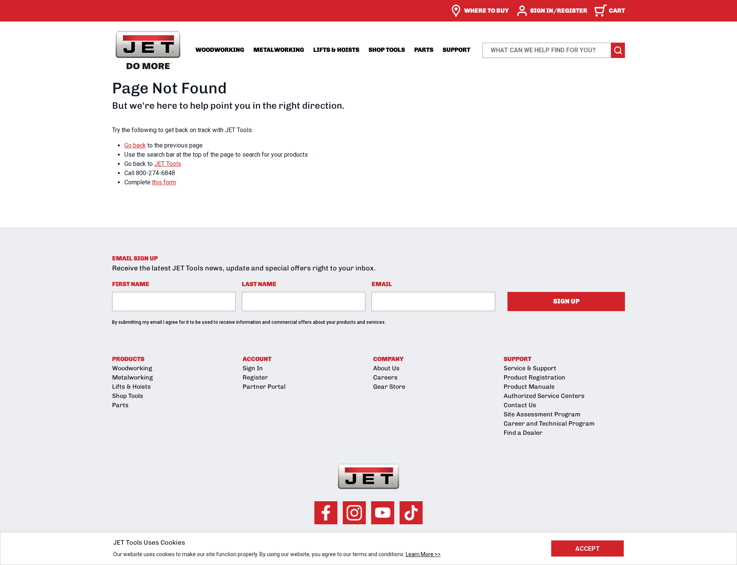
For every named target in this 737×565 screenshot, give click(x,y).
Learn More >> (423, 554)
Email (382, 284)
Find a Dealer (523, 432)
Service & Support (530, 368)
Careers (385, 377)
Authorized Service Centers (544, 395)
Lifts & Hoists (336, 49)
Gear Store (389, 386)
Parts (423, 49)
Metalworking (278, 49)
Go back (135, 145)
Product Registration (534, 377)
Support (456, 49)
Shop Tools (386, 49)
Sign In (253, 368)
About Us (386, 368)
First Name (130, 284)
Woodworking (219, 49)
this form (164, 182)
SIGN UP (566, 301)
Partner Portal (264, 386)
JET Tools (167, 163)
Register (255, 377)
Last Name (259, 284)
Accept (587, 548)
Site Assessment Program (542, 414)
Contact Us (520, 405)
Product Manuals (529, 386)
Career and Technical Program (549, 423)
